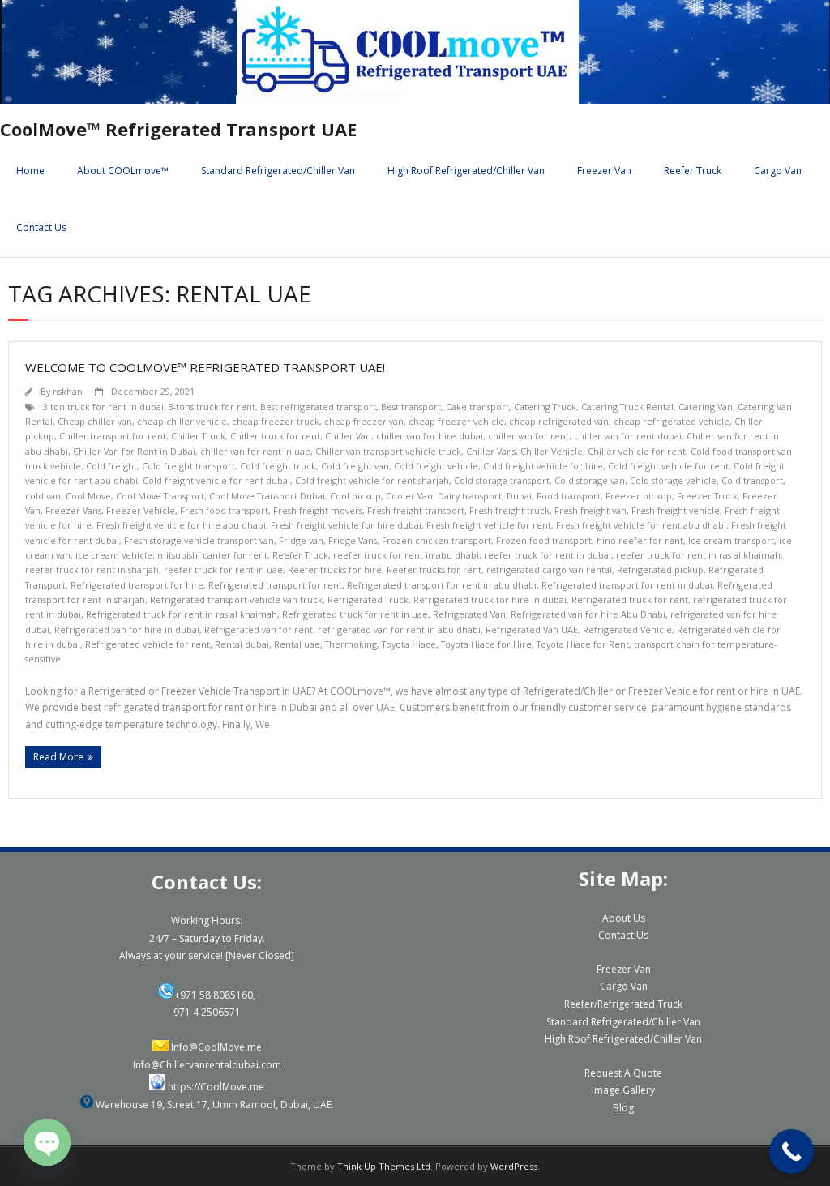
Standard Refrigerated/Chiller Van (278, 171)
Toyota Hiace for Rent (583, 644)
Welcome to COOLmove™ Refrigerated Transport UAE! (205, 367)
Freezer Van (604, 171)
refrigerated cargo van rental (549, 569)
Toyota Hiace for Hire (486, 644)
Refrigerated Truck (368, 599)
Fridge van (301, 540)
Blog (623, 1108)
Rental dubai (242, 644)
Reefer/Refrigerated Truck (623, 1004)
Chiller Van (348, 436)
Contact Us (41, 227)
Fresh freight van (590, 510)
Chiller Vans (491, 451)
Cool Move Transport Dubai (267, 496)
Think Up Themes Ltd (383, 1166)
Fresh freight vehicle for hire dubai (346, 525)
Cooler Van (409, 496)
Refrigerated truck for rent (629, 599)
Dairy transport (470, 496)
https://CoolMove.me (216, 1087)
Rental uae (297, 644)
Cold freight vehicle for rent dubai (216, 480)
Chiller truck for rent (275, 436)
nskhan (68, 391)
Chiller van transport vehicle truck (388, 451)
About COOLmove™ (123, 171)
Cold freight (111, 466)
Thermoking (351, 644)
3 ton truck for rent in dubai (103, 406)
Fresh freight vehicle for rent (488, 525)
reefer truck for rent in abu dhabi (406, 555)
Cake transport (477, 406)
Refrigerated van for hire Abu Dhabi (588, 614)
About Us (623, 918)
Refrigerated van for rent (258, 629)
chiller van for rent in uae (255, 451)
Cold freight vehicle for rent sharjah (372, 480)
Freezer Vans (73, 510)
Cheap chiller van (95, 421)
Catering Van (705, 406)
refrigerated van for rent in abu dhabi (399, 629)
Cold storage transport (502, 480)
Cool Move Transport (160, 496)
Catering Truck (545, 406)
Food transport (569, 496)
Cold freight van (355, 466)
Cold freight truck (278, 466)
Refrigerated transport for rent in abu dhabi (442, 585)
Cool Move (88, 496)
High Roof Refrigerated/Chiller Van (466, 171)
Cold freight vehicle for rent (668, 466)
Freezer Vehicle (140, 510)
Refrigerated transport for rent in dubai (626, 585)
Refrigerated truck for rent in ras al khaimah (181, 614)
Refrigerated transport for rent (275, 585)
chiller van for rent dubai (628, 436)
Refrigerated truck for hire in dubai (490, 599)
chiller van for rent (528, 436)
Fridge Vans (352, 540)
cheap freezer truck (275, 421)
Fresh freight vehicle (675, 510)
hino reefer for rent (640, 540)
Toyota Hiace (409, 644)
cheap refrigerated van (559, 421)
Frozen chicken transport (436, 540)
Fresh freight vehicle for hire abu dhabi (181, 525)
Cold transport (752, 480)
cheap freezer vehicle (456, 421)
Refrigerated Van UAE (532, 629)
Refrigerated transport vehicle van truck (236, 599)
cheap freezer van (364, 421)
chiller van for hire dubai (429, 436)
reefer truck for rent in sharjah (92, 569)
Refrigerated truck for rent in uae (355, 614)
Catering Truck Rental (627, 406)
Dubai (519, 496)
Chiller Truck (198, 436)
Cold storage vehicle (673, 480)
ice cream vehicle (113, 555)
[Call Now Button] (791, 1151)
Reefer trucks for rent (434, 569)
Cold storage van (589, 480)
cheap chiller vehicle (182, 421)
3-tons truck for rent (212, 406)
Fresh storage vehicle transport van (199, 540)
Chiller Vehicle (551, 451)
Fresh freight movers (317, 510)
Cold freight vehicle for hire (543, 466)
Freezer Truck (707, 496)
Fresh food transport (224, 510)
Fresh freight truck (509, 510)
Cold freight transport (188, 466)
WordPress (513, 1166)
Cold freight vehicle (436, 466)
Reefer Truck (692, 171)
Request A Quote (623, 1073)
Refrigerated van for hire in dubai (126, 629)
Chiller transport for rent (112, 436)
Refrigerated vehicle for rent (147, 644)
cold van (43, 496)
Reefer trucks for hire (335, 569)
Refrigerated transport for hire (137, 585)
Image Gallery (623, 1090)
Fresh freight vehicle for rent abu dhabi (641, 525)
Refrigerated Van (469, 614)
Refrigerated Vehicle (627, 629)
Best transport (411, 406)
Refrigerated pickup (660, 569)
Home (30, 171)
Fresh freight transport (415, 510)
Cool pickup (355, 496)
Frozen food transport (544, 540)
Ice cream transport (731, 540)
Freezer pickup (638, 496)
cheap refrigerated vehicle (671, 421)
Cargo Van (778, 171)
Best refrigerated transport (318, 406)
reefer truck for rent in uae (223, 569)
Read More (58, 757)
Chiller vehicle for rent (637, 451)
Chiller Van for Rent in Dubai (134, 451)
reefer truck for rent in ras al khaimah (698, 555)
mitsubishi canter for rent (212, 555)
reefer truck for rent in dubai (547, 555)
